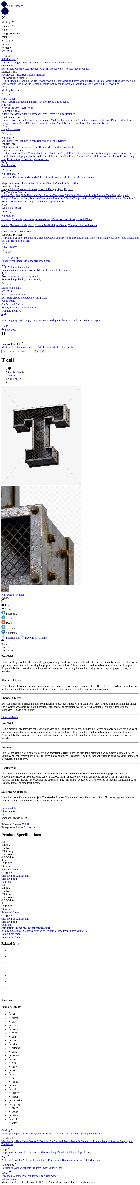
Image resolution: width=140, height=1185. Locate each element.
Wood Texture (28, 123)
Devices (36, 62)
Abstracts (17, 219)
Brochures (6, 177)
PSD (3, 101)
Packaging (16, 62)
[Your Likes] (3, 329)
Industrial (23, 875)
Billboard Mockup (125, 80)
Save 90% (6, 50)
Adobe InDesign (47, 189)
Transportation (76, 225)
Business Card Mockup (101, 80)
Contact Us (21, 1152)
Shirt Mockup (8, 83)
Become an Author (11, 1167)
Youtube (17, 1175)
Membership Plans (11, 1141)
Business (57, 219)
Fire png (27, 237)
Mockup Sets (22, 68)
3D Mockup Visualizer (13, 74)
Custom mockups (36, 74)
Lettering (19, 147)
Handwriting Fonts (47, 140)
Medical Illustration (61, 120)
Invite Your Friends (52, 1167)
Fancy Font (49, 153)
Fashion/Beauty (43, 219)
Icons (51, 101)
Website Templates (74, 198)
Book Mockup (63, 80)
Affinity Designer (65, 113)
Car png (5, 240)
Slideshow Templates (76, 195)
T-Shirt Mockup (10, 80)
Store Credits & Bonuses (35, 1141)
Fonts (26, 1133)
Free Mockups (81, 68)
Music (31, 225)
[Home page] (10, 368)
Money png (119, 237)
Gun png (108, 237)
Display (62, 140)
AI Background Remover (59, 1160)
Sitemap (87, 1152)
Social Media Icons (28, 120)
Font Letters (13, 159)
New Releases (65, 68)
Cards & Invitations (40, 177)
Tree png (15, 240)
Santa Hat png (40, 237)
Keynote (68, 189)
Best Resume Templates (51, 195)
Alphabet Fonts (55, 156)
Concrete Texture (100, 123)
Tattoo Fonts (94, 153)
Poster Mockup (80, 80)
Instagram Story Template (26, 198)
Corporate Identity (62, 177)
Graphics (17, 1133)
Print (69, 62)
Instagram (37, 1175)
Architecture (90, 225)
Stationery (60, 62)
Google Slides (9, 189)
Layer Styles (26, 107)
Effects (130, 120)
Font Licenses (8, 165)
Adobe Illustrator (30, 113)
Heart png (6, 237)
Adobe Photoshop (11, 113)
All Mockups (8, 59)
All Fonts (6, 137)
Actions (5, 107)
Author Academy (47, 1152)
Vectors (11, 101)
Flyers (82, 177)
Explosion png (81, 237)
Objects (5, 231)
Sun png (25, 240)
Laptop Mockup (40, 83)
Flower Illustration (46, 123)
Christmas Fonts (84, 156)
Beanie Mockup (73, 83)
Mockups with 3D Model (43, 68)
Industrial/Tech (84, 219)
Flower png (96, 237)
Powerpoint (23, 189)
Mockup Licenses (10, 90)
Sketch (51, 113)
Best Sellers (7, 68)
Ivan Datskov (8, 594)
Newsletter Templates (52, 198)
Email (75, 177)
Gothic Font (125, 153)
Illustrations (22, 101)
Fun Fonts (69, 156)
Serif (3, 140)
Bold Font (41, 156)
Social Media (54, 183)
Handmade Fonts (48, 147)
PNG (52, 1133)
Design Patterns (80, 120)
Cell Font (6, 881)
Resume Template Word (98, 198)
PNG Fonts (7, 147)
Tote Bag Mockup (92, 83)
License (5, 44)
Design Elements (10, 123)
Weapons (6, 219)
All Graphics (8, 98)
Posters (17, 183)
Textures (42, 101)
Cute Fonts (81, 153)
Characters (28, 219)
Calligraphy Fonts (25, 156)
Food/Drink (68, 219)
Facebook (6, 1175)
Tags (80, 1152)
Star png (17, 237)
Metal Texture (64, 123)
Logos (90, 177)
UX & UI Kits (70, 183)
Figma (43, 113)
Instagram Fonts (110, 153)
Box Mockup (57, 83)
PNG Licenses (9, 246)
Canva (33, 189)
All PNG (6, 216)
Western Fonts (41, 159)
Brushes (14, 107)
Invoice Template (10, 195)
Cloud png (54, 237)
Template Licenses (11, 207)
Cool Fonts (21, 153)
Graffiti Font (8, 156)
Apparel (5, 62)
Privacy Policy (101, 1141)
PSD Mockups (111, 83)
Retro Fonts (27, 159)
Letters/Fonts (26, 231)
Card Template (29, 201)
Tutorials (33, 1152)
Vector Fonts (31, 147)
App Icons (44, 120)
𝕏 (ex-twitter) (50, 1175)
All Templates (8, 173)
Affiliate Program (32, 1167)
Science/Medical (44, 225)
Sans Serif (12, 140)
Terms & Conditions (82, 1141)
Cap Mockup (24, 83)
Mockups (6, 1133)
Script (33, 140)
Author (20, 594)
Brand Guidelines (67, 1152)
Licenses (114, 1141)
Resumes (42, 183)
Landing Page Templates (51, 201)
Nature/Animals (18, 225)
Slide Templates (29, 195)
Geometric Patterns (100, 120)
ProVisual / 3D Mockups (86, 1160)
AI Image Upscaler (11, 1160)
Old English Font (64, 153)
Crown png (66, 237)
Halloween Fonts (103, 156)
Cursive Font (35, 153)
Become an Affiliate (35, 637)
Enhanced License (11, 912)
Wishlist (60, 1133)
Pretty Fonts (119, 156)
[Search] (36, 351)
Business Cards (21, 177)
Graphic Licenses (10, 129)
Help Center (8, 1152)
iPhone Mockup (46, 80)
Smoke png (132, 237)
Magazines (7, 183)
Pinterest (27, 1175)
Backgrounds (62, 101)
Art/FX (14, 231)
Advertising (48, 62)
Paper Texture (118, 120)
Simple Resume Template (102, 195)
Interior (5, 225)
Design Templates (39, 1133)
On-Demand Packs (60, 1141)
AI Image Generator (33, 1160)
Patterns (33, 101)
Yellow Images (9, 1179)
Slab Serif (24, 140)
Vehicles (27, 62)
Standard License (10, 869)
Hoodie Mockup (28, 80)
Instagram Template (122, 198)
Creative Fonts (66, 147)
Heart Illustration (82, 123)
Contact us (29, 827)
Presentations (29, 183)
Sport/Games (60, 225)
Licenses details (9, 717)
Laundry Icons (9, 120)
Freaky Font (8, 153)
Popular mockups (93, 1133)
